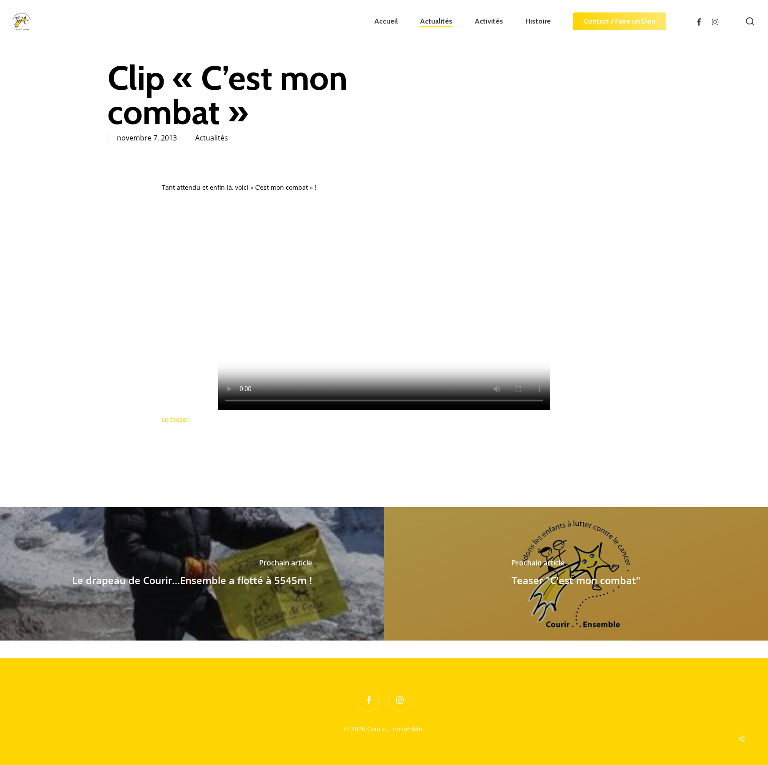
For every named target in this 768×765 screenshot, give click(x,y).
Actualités (211, 138)
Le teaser (175, 419)
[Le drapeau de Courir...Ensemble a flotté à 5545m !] (192, 574)
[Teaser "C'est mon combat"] (576, 574)
